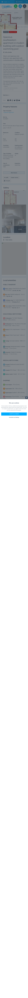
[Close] (26, 397)
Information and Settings (14, 417)
